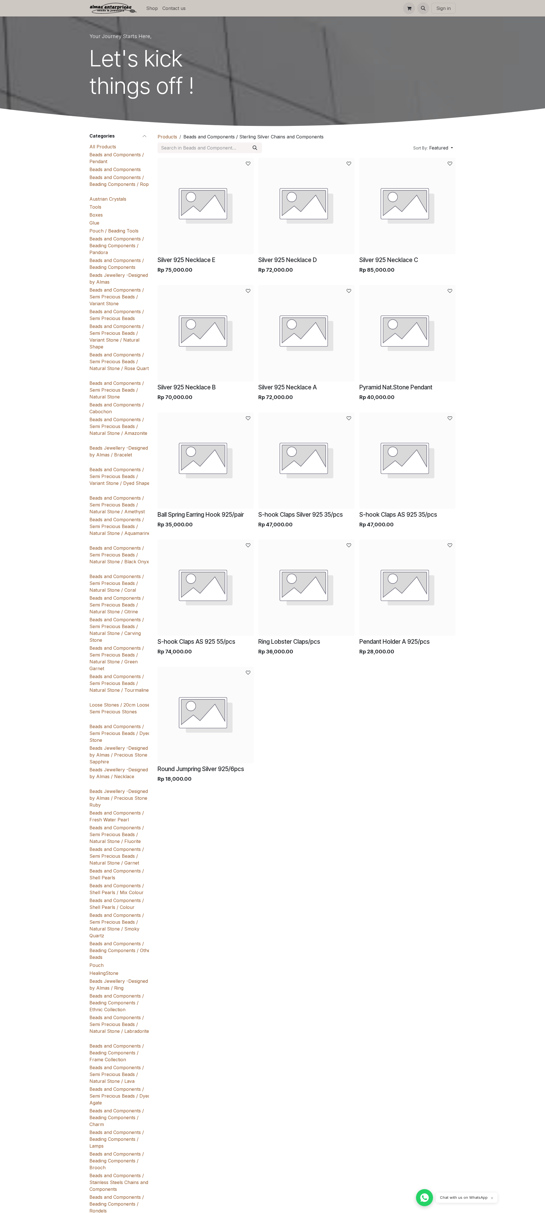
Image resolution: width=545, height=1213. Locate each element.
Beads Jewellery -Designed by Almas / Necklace (118, 773)
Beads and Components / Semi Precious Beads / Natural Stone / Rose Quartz (120, 361)
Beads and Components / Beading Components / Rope (120, 181)
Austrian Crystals (107, 199)
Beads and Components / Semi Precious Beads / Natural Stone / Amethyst (117, 504)
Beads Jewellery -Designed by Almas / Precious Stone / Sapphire (119, 755)
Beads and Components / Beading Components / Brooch (116, 1160)
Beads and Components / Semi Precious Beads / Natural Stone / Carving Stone (116, 630)
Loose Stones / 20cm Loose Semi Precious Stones (119, 708)
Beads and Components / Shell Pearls (116, 874)
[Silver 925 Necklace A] (306, 333)
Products (167, 137)
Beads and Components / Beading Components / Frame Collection (116, 1052)
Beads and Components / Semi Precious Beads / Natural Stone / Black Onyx (119, 554)
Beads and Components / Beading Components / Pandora (116, 245)
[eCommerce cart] (409, 8)
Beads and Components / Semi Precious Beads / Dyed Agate (119, 1096)
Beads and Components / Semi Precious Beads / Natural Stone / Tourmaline (119, 683)
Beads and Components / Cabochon (116, 408)
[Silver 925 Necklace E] (206, 206)
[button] (423, 8)
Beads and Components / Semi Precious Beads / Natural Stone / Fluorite (116, 834)
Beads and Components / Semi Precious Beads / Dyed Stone (119, 733)
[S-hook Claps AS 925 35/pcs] (407, 460)
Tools (95, 207)
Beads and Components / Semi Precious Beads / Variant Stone (116, 296)
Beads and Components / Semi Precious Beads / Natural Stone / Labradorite (119, 1024)
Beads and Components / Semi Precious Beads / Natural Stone (116, 390)
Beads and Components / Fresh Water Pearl (116, 816)
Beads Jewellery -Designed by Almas (118, 278)
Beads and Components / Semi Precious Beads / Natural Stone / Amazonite (118, 426)
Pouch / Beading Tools (114, 231)
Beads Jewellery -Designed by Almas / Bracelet (118, 451)
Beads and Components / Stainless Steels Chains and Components (118, 1182)
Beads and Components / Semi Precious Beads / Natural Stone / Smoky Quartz (116, 925)
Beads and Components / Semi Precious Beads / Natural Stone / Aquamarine (119, 526)
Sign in (443, 8)
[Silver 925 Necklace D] (306, 206)
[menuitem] (152, 8)
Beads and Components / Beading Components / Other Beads (120, 950)
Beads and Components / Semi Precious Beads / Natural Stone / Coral (116, 583)
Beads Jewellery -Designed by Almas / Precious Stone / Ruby (119, 798)
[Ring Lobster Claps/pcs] (306, 587)
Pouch (96, 965)
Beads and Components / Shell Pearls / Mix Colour (116, 889)
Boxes (96, 215)
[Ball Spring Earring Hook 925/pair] (206, 460)
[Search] (255, 147)
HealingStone (103, 973)
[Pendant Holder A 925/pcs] (407, 587)
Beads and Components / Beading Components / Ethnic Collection (116, 1002)
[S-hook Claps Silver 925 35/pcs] (306, 460)
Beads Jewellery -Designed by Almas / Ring (118, 984)
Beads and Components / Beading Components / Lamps (116, 1139)
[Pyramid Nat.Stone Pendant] (407, 333)
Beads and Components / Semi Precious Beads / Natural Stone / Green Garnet (116, 658)
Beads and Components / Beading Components (116, 263)
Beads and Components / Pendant (116, 158)
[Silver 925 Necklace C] (407, 206)
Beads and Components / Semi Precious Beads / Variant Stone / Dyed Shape (119, 476)
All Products (102, 146)
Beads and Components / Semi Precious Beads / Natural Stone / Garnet (116, 856)
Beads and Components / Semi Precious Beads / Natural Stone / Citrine (116, 604)
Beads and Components (115, 169)
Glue (94, 223)
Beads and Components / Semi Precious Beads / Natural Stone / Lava (116, 1074)
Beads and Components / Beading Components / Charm (116, 1117)
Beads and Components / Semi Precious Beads (116, 315)
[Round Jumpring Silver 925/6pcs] (206, 715)
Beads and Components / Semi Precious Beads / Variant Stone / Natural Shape (116, 336)
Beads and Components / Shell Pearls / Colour (116, 904)
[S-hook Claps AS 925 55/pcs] (206, 587)
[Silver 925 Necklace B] (206, 333)
